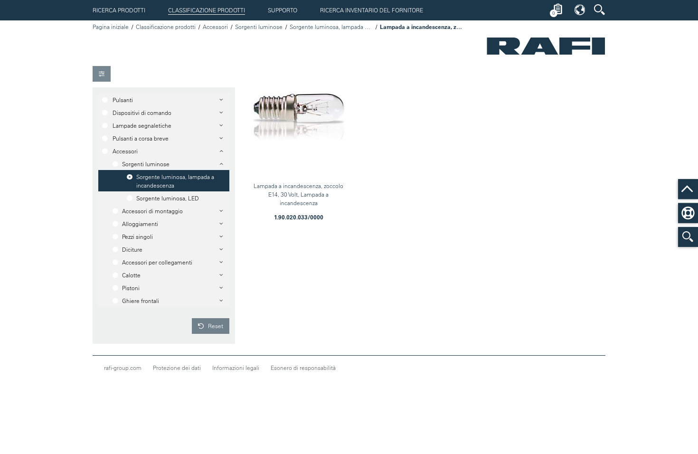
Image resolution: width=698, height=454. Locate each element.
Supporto (282, 10)
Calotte (131, 275)
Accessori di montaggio (152, 211)
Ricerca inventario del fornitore (371, 10)
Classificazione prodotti (206, 10)
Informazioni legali (235, 367)
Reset (215, 326)
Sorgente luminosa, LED (167, 198)
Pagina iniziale (111, 26)
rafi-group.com (122, 367)
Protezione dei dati (177, 367)
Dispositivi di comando (142, 112)
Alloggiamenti (140, 223)
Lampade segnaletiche (142, 125)
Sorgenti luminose (259, 26)
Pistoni (131, 288)
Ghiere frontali (140, 300)
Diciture (132, 249)
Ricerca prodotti (119, 10)
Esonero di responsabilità (303, 367)
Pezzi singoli (137, 236)
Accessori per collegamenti (157, 262)
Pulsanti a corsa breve (141, 138)
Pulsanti (123, 100)
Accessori (215, 26)
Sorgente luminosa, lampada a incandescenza (331, 26)
